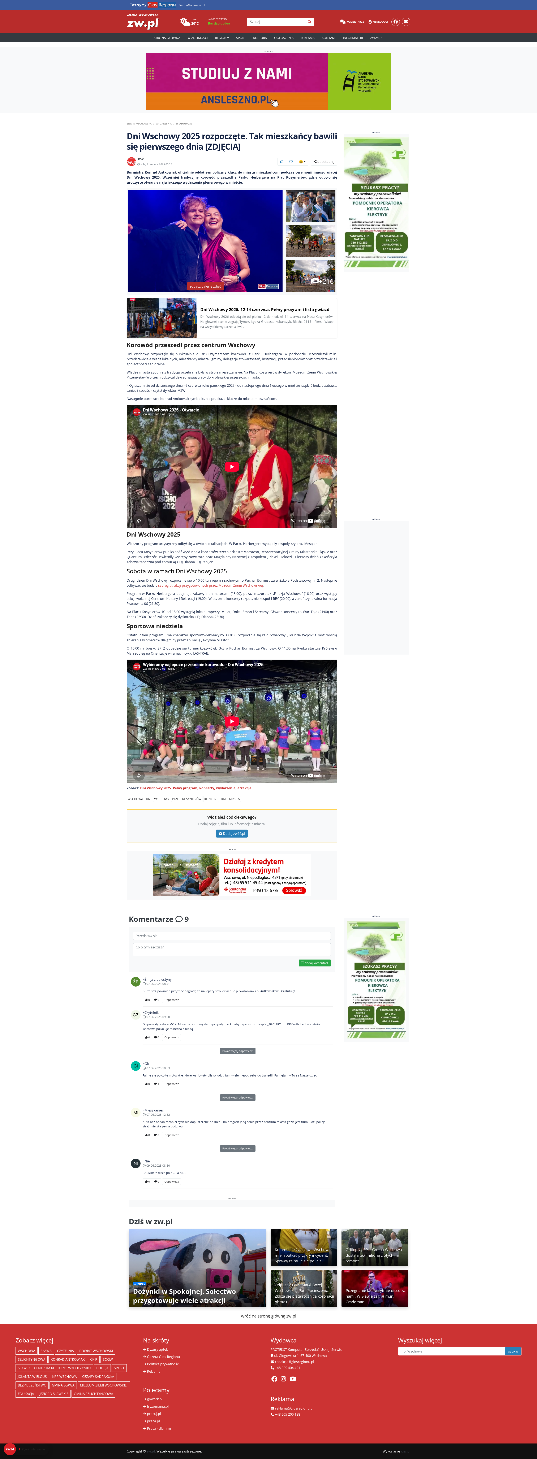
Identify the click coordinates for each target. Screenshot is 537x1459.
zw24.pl (376, 38)
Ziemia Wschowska (139, 123)
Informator (353, 38)
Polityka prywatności (163, 1364)
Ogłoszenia (283, 38)
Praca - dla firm (159, 1428)
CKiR (93, 1359)
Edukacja (26, 1394)
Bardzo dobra (219, 23)
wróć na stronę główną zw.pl (268, 1316)
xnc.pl (405, 1451)
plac (175, 799)
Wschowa (135, 799)
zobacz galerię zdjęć (205, 286)
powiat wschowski (96, 1351)
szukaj (513, 1351)
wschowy (161, 799)
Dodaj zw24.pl (234, 833)
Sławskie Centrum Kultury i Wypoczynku (54, 1368)
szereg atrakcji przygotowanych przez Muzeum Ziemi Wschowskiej (210, 585)
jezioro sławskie (53, 1394)
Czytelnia (65, 1351)
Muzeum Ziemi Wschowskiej (104, 1385)
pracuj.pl (154, 1413)
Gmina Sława (63, 1385)
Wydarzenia (164, 123)
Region (221, 38)
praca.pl (153, 1421)
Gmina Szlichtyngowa (93, 1394)
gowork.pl (155, 1399)
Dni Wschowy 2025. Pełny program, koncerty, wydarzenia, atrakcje (195, 788)
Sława (46, 1351)
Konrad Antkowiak (68, 1359)
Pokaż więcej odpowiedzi (237, 1051)
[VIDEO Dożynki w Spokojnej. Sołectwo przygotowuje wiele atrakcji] (197, 1267)
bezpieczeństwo (32, 1385)
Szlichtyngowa (31, 1359)
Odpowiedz (171, 1000)
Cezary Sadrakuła (98, 1376)
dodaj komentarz (316, 963)
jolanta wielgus (32, 1376)
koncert (211, 799)
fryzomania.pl (158, 1406)
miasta (234, 799)
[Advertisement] (376, 588)
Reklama (307, 38)
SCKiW (108, 1359)
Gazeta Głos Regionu (163, 1356)
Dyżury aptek (157, 1349)
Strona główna (167, 38)
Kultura (260, 38)
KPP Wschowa (64, 1376)
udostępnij (325, 161)
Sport (241, 38)
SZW (140, 159)
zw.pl (151, 1451)
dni (148, 799)
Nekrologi (380, 21)
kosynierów (191, 799)
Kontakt (329, 38)
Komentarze (355, 21)
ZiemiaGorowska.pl (192, 5)
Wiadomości (198, 38)
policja (102, 1368)
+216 (326, 281)
